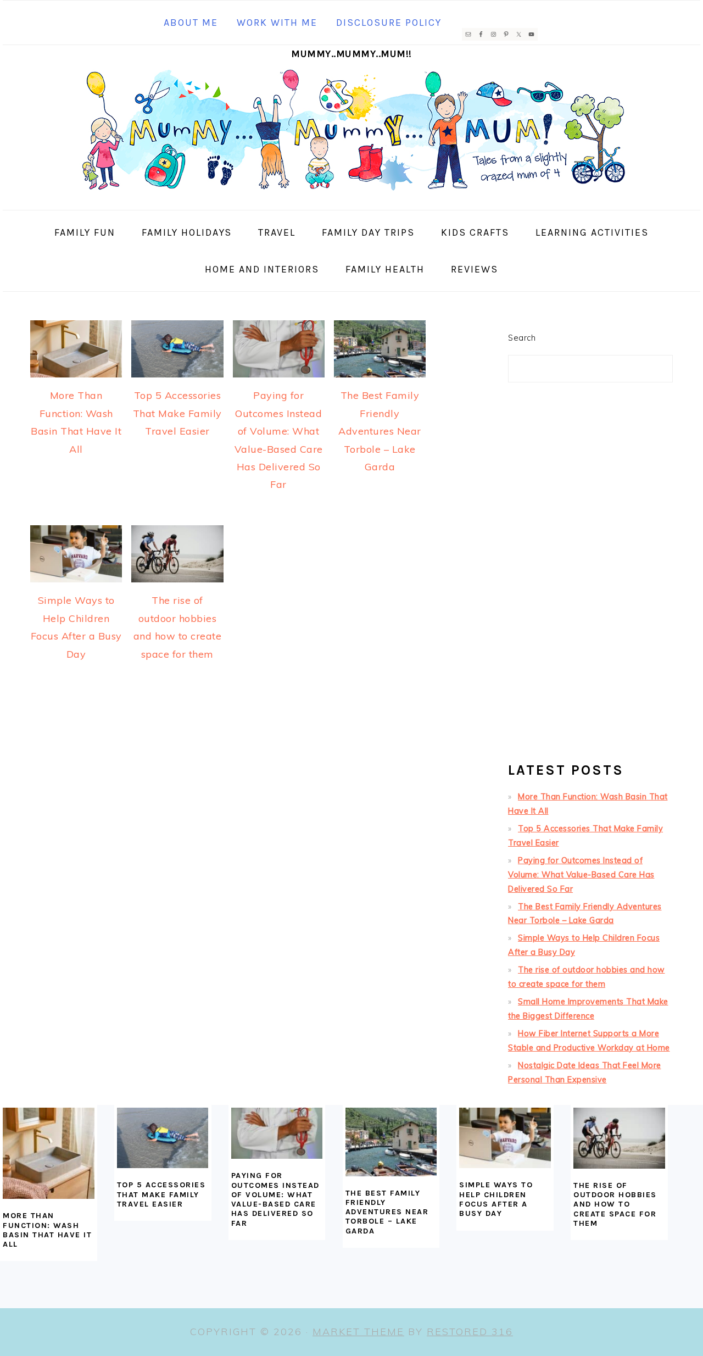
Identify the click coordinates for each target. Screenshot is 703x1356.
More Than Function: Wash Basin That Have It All (47, 1230)
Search (521, 338)
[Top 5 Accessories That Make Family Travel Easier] (163, 1138)
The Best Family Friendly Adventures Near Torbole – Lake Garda (379, 431)
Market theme (358, 1331)
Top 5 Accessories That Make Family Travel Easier (177, 413)
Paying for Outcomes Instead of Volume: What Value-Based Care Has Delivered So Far (581, 874)
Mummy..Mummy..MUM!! (351, 54)
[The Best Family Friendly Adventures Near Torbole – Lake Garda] (391, 1142)
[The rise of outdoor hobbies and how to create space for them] (619, 1138)
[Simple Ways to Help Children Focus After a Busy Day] (505, 1138)
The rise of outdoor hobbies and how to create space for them (615, 1204)
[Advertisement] (590, 577)
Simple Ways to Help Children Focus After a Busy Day (496, 1199)
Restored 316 (470, 1331)
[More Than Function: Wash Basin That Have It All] (48, 1153)
